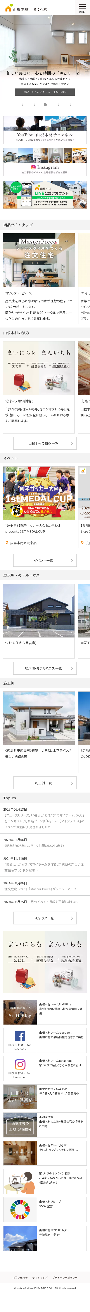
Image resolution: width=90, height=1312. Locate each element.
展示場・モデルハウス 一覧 (43, 668)
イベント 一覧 (43, 560)
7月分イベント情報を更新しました (53, 901)
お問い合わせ (20, 1277)
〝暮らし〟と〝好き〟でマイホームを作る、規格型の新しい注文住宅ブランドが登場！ (44, 867)
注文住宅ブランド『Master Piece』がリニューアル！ (39, 889)
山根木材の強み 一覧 (43, 443)
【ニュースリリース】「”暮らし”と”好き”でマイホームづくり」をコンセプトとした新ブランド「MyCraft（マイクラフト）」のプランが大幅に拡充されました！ (44, 821)
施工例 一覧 (43, 783)
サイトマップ (39, 1277)
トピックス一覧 (43, 918)
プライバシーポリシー (65, 1277)
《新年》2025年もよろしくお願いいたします (33, 845)
